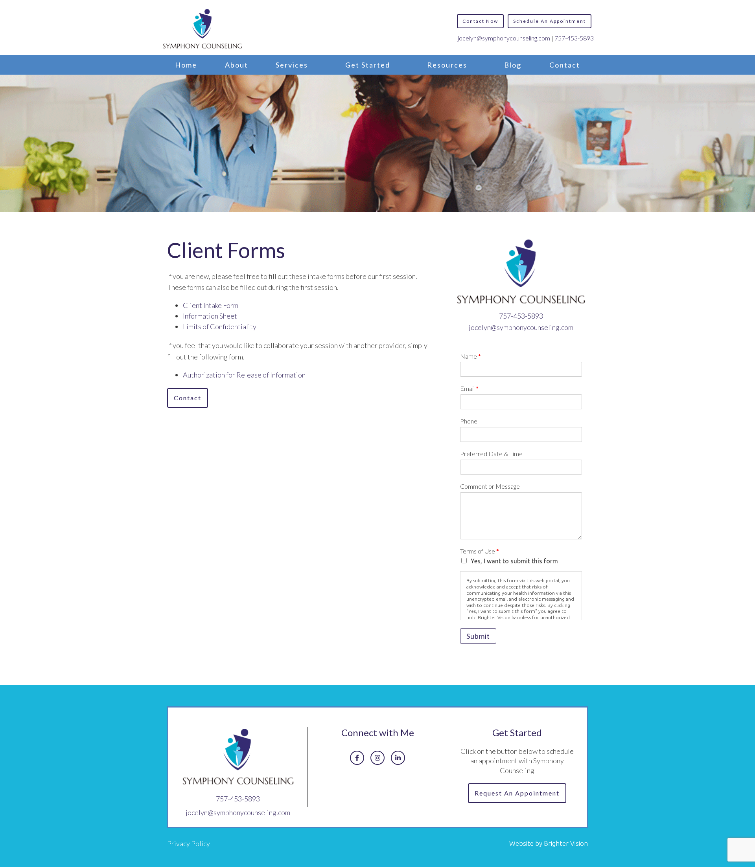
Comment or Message (490, 486)
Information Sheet (210, 316)
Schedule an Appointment (549, 21)
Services (292, 64)
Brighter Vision (566, 843)
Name (470, 356)
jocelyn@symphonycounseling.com (504, 38)
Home (186, 64)
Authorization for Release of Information (244, 374)
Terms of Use (479, 551)
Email (469, 388)
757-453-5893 (574, 38)
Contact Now (480, 21)
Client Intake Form (210, 305)
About (236, 64)
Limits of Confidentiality (219, 326)
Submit (478, 636)
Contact (564, 64)
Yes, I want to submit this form (514, 561)
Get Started (367, 64)
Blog (512, 64)
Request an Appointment (517, 793)
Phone (468, 421)
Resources (447, 64)
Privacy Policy (188, 843)
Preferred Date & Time (491, 453)
